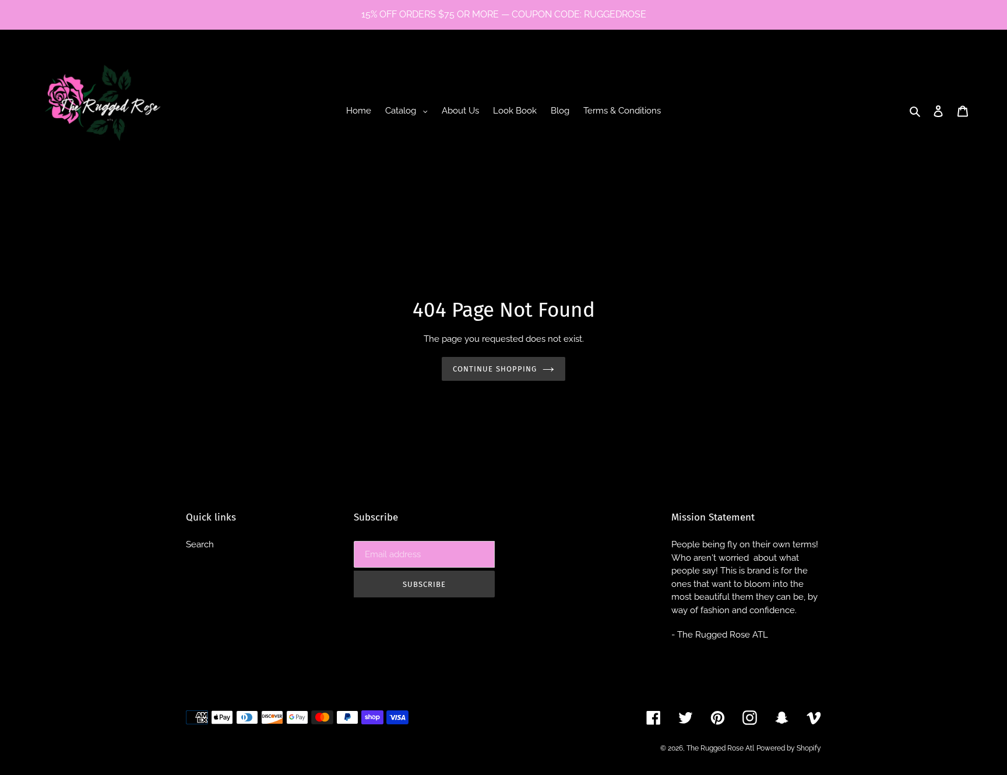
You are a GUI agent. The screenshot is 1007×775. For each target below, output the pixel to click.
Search (200, 544)
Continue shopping (495, 369)
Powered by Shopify (788, 748)
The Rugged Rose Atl (720, 748)
